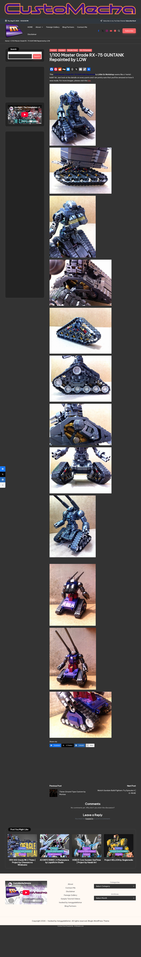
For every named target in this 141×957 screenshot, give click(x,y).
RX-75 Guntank (85, 50)
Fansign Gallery (70, 895)
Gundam (62, 50)
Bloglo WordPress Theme (98, 921)
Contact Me (70, 888)
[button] (129, 30)
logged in (89, 819)
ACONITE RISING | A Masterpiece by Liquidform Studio (54, 861)
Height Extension (55, 854)
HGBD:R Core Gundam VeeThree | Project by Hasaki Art (86, 861)
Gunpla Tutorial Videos (70, 899)
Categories (115, 882)
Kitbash (22, 854)
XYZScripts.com (79, 926)
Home (7, 41)
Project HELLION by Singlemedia (118, 860)
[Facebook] (2, 469)
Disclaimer (70, 891)
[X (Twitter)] (2, 474)
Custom (53, 50)
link (89, 80)
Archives (115, 894)
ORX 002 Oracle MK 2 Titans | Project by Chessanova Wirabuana (22, 862)
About (70, 884)
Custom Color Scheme (22, 851)
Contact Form (61, 926)
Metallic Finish (72, 50)
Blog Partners (70, 906)
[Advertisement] (93, 764)
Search (14, 49)
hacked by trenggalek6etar (70, 902)
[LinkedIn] (2, 479)
